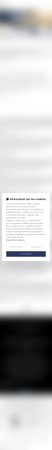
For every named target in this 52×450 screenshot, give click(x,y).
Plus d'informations (15, 240)
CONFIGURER (16, 247)
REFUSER (36, 247)
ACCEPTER (26, 254)
